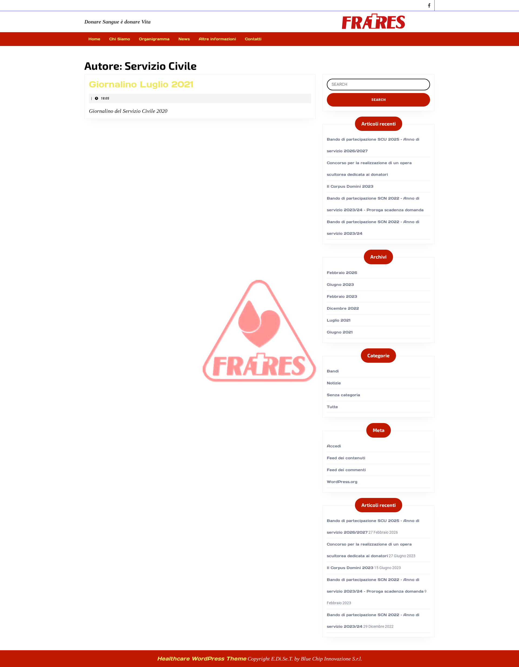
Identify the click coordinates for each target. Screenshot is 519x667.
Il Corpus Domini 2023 (350, 186)
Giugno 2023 (340, 284)
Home (94, 39)
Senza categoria (343, 394)
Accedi (334, 446)
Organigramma (154, 39)
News (184, 39)
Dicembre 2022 (343, 308)
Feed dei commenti (346, 469)
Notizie (334, 383)
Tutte (332, 406)
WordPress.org (342, 481)
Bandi (333, 371)
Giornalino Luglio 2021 (141, 84)
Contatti (253, 39)
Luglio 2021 (339, 320)
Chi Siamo (119, 39)
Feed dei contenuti (346, 457)
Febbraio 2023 (342, 296)
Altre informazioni (217, 39)
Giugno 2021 (340, 332)
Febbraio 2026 (342, 272)
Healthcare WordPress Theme (201, 658)
